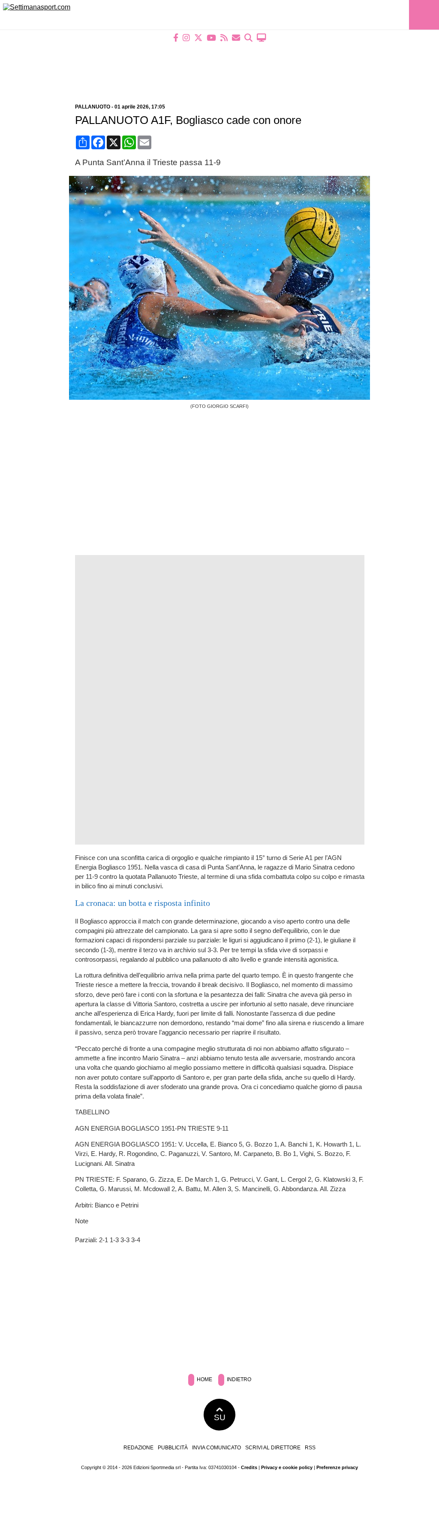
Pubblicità (173, 1448)
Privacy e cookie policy (287, 1467)
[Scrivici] (236, 37)
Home (203, 1379)
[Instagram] (186, 37)
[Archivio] (248, 37)
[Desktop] (261, 37)
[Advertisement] (219, 67)
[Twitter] (198, 37)
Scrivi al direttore (273, 1448)
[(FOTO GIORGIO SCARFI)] (222, 397)
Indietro (238, 1379)
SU (220, 1417)
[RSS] (224, 37)
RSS (310, 1448)
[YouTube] (211, 37)
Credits (249, 1467)
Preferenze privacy (337, 1467)
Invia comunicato (216, 1448)
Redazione (138, 1448)
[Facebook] (175, 37)
